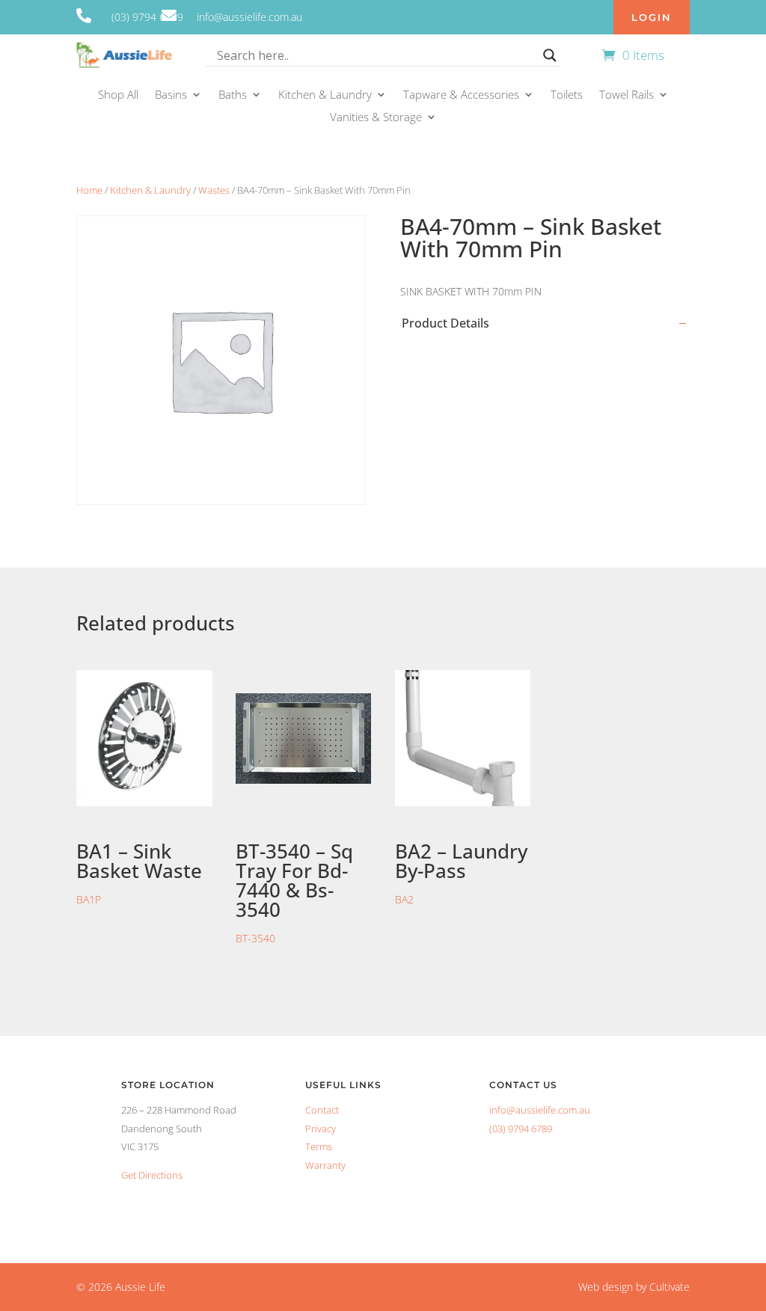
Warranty (325, 1165)
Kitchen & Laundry (325, 95)
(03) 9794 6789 (520, 1128)
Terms (318, 1146)
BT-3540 (294, 891)
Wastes (214, 190)
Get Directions (152, 1175)
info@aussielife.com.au (539, 1110)
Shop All (118, 95)
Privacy (320, 1128)
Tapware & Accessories (461, 95)
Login (651, 17)
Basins (171, 95)
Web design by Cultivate (634, 1287)
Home (89, 190)
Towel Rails (626, 95)
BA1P (139, 872)
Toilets (567, 95)
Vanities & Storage (376, 117)
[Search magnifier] (549, 55)
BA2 (461, 872)
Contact (322, 1110)
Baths (232, 95)
